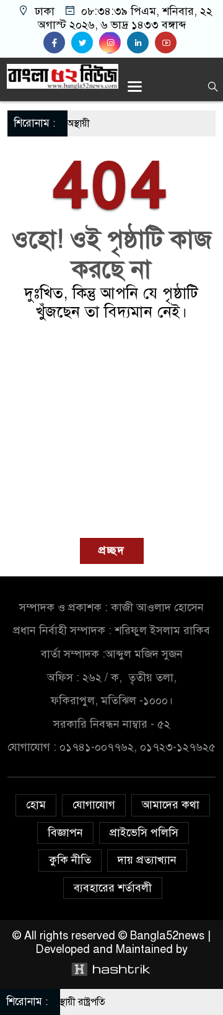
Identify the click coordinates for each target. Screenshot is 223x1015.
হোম (36, 805)
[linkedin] (141, 43)
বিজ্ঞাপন (65, 832)
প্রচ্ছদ (111, 550)
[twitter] (85, 43)
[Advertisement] (111, 430)
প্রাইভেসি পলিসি (144, 832)
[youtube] (167, 43)
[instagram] (113, 43)
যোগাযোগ (93, 805)
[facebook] (57, 43)
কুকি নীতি (70, 860)
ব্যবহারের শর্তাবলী (113, 888)
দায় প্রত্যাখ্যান (147, 860)
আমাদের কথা (170, 805)
